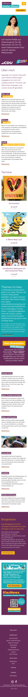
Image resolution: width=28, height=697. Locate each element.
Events (13, 652)
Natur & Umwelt (13, 643)
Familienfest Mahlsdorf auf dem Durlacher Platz (14, 269)
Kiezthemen (13, 635)
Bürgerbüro (13, 661)
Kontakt (13, 672)
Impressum (6, 685)
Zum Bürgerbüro (8, 553)
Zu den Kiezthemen (7, 334)
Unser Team (13, 658)
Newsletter (21, 10)
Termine (13, 667)
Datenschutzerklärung (18, 685)
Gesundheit (13, 645)
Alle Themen (13, 654)
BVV (13, 663)
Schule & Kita (13, 638)
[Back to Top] (25, 694)
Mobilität (13, 647)
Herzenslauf (14, 203)
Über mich (13, 630)
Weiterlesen (5, 114)
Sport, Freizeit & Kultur (13, 640)
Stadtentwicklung (13, 649)
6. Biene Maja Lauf (14, 239)
